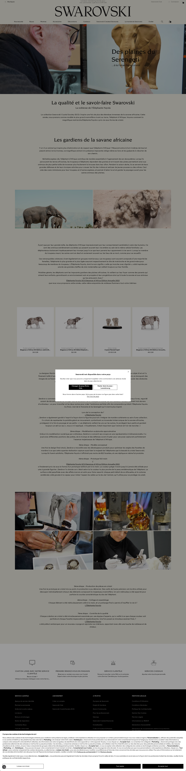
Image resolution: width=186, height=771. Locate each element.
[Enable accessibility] (4, 767)
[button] (128, 371)
